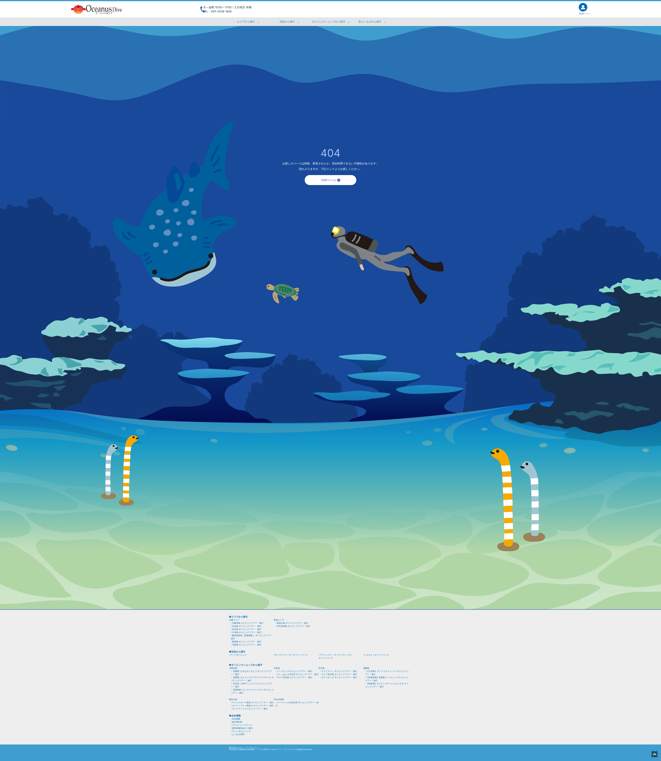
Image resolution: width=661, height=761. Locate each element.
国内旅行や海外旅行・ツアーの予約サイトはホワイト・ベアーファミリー (268, 749)
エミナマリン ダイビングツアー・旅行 (339, 671)
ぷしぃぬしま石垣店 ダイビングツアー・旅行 (298, 674)
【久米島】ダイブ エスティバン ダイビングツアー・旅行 (387, 673)
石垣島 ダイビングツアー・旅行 (246, 626)
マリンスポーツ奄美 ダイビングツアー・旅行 (253, 702)
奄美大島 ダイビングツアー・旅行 (292, 623)
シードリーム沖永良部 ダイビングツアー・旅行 (297, 704)
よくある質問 (238, 734)
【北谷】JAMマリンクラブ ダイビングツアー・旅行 (251, 685)
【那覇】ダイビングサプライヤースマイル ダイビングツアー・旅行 (252, 679)
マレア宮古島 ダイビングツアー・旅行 (339, 674)
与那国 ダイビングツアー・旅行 (246, 644)
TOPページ (329, 180)
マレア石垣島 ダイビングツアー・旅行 (294, 677)
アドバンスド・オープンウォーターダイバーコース (335, 656)
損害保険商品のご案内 (242, 728)
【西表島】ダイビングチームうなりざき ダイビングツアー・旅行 (386, 685)
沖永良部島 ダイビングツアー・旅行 (293, 626)
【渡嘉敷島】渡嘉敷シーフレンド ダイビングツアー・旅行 (386, 679)
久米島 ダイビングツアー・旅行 (246, 632)
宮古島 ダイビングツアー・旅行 (246, 629)
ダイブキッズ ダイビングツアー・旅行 (339, 677)
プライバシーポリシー (242, 725)
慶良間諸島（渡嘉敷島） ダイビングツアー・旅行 (252, 637)
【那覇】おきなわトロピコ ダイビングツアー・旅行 (251, 673)
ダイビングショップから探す (328, 21)
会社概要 (236, 718)
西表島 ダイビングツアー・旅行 (246, 641)
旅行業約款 (237, 722)
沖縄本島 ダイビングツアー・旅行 (248, 623)
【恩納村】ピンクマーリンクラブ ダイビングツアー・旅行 (252, 691)
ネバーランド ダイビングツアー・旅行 (250, 708)
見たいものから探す (370, 21)
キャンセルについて (241, 731)
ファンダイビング (238, 655)
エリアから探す (246, 21)
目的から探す (287, 21)
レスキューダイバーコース (376, 655)
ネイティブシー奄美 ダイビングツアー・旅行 (253, 705)
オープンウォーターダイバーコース (291, 655)
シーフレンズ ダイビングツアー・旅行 (294, 671)
